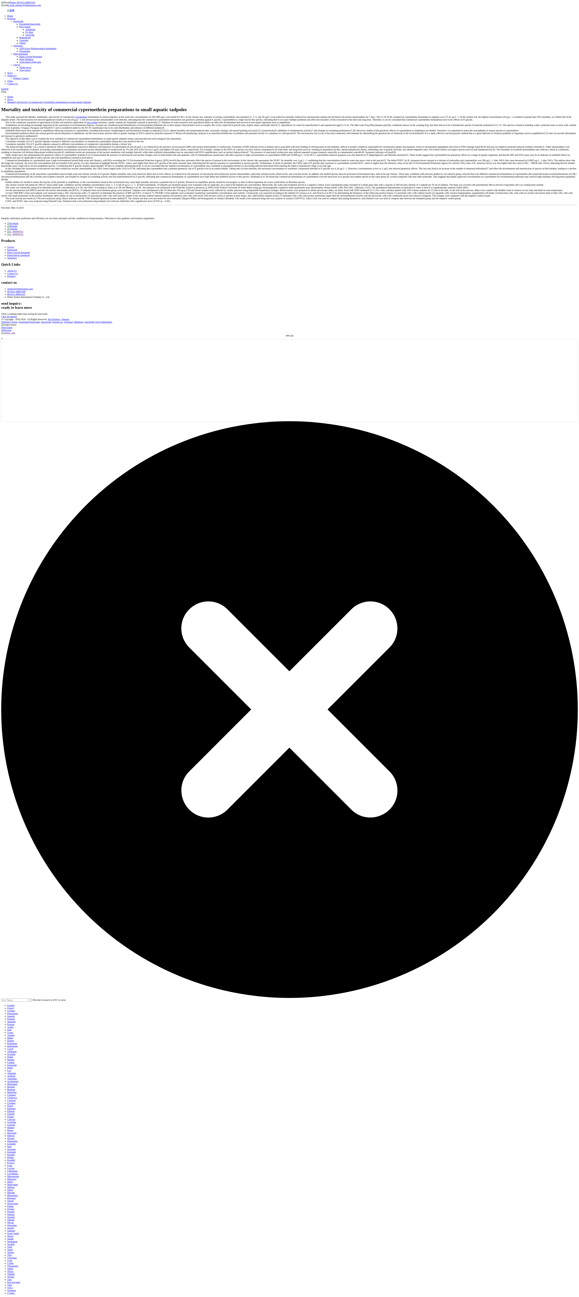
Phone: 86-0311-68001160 (22, 2)
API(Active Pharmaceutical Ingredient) (37, 48)
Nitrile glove (25, 67)
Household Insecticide (29, 24)
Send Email (6, 327)
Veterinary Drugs (9, 322)
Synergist (23, 40)
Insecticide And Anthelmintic (98, 322)
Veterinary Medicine (73, 322)
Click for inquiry (9, 316)
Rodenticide (25, 37)
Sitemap (65, 319)
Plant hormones (20, 54)
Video (10, 81)
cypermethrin (80, 117)
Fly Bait (29, 32)
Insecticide (18, 21)
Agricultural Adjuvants (30, 62)
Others (22, 43)
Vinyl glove (24, 70)
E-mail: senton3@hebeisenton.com (24, 5)
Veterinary (18, 45)
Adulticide (30, 29)
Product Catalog (21, 78)
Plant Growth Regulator (30, 56)
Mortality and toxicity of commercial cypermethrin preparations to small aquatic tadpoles (49, 102)
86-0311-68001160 (16, 291)
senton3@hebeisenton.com (20, 289)
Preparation (24, 51)
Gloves (16, 64)
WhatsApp (6, 330)
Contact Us (12, 83)
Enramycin (57, 322)
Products (11, 18)
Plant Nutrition (26, 59)
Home (10, 16)
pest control (92, 122)
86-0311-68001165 (16, 294)
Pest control (24, 26)
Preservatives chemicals (18, 255)
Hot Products (54, 319)
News (10, 73)
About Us (12, 75)
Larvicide (29, 35)
